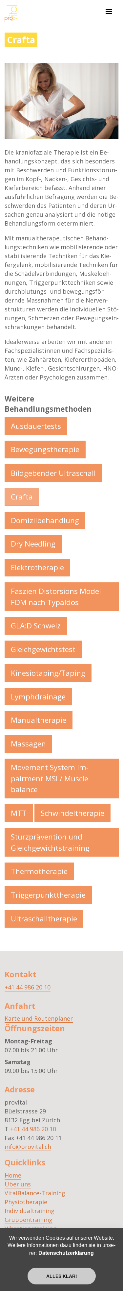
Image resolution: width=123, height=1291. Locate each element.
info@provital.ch (28, 1147)
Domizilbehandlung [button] (45, 520)
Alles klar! (61, 1276)
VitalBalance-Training (35, 1193)
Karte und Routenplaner (39, 1018)
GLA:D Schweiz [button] (36, 626)
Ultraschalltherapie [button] (44, 918)
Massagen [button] (28, 744)
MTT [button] (19, 813)
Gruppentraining (28, 1220)
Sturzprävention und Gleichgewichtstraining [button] (50, 842)
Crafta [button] (22, 497)
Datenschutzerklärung (66, 1253)
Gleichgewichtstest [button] (43, 649)
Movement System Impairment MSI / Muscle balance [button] (50, 778)
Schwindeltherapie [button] (72, 813)
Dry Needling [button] (33, 544)
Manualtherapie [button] (38, 720)
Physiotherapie (26, 1202)
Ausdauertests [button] (36, 426)
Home (13, 1175)
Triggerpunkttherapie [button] (48, 895)
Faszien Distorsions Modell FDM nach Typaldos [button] (57, 596)
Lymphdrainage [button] (38, 697)
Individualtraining (29, 1211)
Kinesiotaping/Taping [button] (48, 673)
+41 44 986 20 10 (28, 987)
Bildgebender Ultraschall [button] (53, 473)
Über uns (18, 1184)
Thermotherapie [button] (39, 871)
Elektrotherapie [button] (37, 567)
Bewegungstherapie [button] (45, 449)
